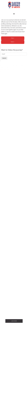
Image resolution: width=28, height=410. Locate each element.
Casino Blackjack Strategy (7, 64)
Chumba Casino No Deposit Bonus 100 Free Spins (13, 56)
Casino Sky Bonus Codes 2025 (8, 35)
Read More (7, 219)
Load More (14, 320)
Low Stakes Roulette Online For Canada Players (13, 25)
